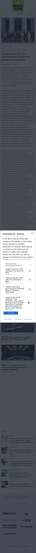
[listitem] (18, 264)
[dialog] (18, 276)
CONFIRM (11, 313)
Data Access (18, 319)
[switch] (29, 271)
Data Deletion (8, 319)
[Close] (32, 233)
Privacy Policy (28, 319)
